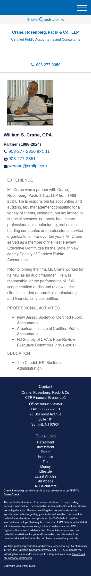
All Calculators (46, 485)
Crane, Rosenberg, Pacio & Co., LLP (45, 32)
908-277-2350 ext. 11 (29, 151)
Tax (45, 461)
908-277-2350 (48, 64)
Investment (45, 446)
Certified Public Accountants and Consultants (45, 39)
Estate (45, 451)
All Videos (45, 481)
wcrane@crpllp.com (27, 165)
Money (45, 466)
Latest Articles (45, 476)
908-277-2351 (22, 158)
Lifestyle (45, 471)
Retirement (45, 442)
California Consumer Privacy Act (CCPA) (41, 550)
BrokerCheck (11, 494)
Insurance (45, 456)
